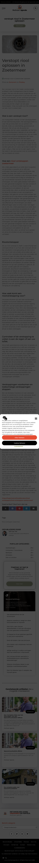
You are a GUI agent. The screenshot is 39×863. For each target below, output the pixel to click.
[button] (36, 419)
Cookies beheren (19, 443)
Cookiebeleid (18, 446)
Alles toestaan (19, 437)
